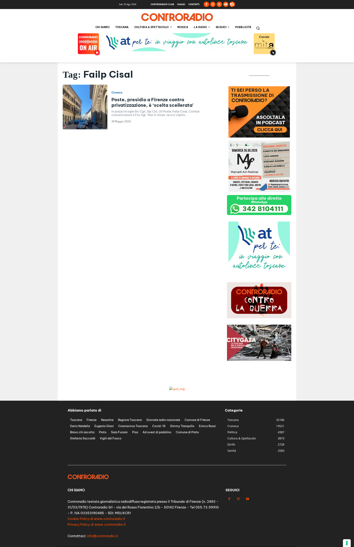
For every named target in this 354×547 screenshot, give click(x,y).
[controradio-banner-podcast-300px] (259, 136)
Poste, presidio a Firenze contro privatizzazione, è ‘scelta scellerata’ (152, 102)
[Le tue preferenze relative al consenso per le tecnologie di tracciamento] (347, 543)
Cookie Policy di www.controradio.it (96, 519)
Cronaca (116, 92)
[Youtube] (226, 4)
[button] (258, 28)
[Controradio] (177, 17)
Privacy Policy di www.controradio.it (97, 524)
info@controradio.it (102, 536)
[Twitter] (219, 4)
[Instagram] (213, 4)
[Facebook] (206, 4)
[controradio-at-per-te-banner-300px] (259, 272)
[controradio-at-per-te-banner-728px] (177, 50)
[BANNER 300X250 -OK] (259, 191)
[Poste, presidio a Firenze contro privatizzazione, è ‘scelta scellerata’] (85, 107)
